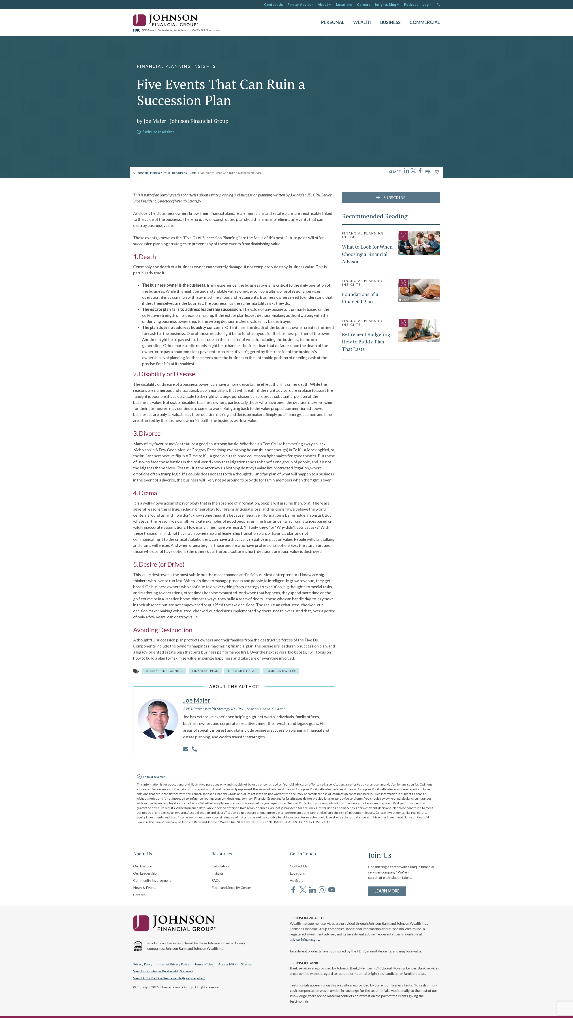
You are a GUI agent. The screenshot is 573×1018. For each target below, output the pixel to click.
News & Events (144, 887)
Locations (344, 4)
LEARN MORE (390, 890)
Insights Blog (385, 4)
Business (390, 22)
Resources (179, 173)
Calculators (220, 866)
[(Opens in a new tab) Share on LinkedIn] (406, 170)
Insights (218, 873)
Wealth (362, 22)
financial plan (205, 671)
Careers (363, 4)
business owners (281, 671)
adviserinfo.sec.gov (304, 939)
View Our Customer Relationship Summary (163, 971)
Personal (332, 22)
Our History (142, 866)
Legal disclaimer (154, 777)
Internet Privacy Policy (173, 964)
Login (427, 4)
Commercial (425, 22)
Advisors (297, 880)
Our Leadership (145, 873)
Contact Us (273, 4)
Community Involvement (152, 880)
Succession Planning (164, 671)
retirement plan (242, 671)
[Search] (438, 4)
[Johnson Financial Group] (166, 19)
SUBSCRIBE (394, 197)
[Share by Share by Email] (427, 171)
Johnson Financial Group (152, 173)
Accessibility (227, 964)
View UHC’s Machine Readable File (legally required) (169, 978)
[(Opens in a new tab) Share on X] (413, 170)
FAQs (216, 880)
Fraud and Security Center (231, 887)
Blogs (193, 173)
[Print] (436, 171)
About (323, 4)
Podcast (411, 4)
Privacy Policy (142, 964)
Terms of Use (203, 964)
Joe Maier (196, 700)
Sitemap (246, 964)
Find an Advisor (300, 4)
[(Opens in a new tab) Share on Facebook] (420, 170)
